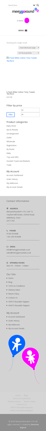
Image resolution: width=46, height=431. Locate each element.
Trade (9, 165)
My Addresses (12, 183)
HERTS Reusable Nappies (18, 301)
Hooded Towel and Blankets (18, 161)
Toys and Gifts (13, 157)
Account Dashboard (15, 175)
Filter (11, 114)
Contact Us (13, 297)
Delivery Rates (14, 290)
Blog (10, 282)
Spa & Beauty (12, 129)
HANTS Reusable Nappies (19, 305)
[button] (21, 30)
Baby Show (11, 126)
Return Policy (13, 294)
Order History (12, 179)
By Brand (10, 149)
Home (10, 278)
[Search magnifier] (37, 5)
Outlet (9, 137)
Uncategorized (13, 133)
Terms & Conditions (16, 286)
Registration (11, 145)
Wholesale (11, 141)
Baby (9, 153)
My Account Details (15, 187)
